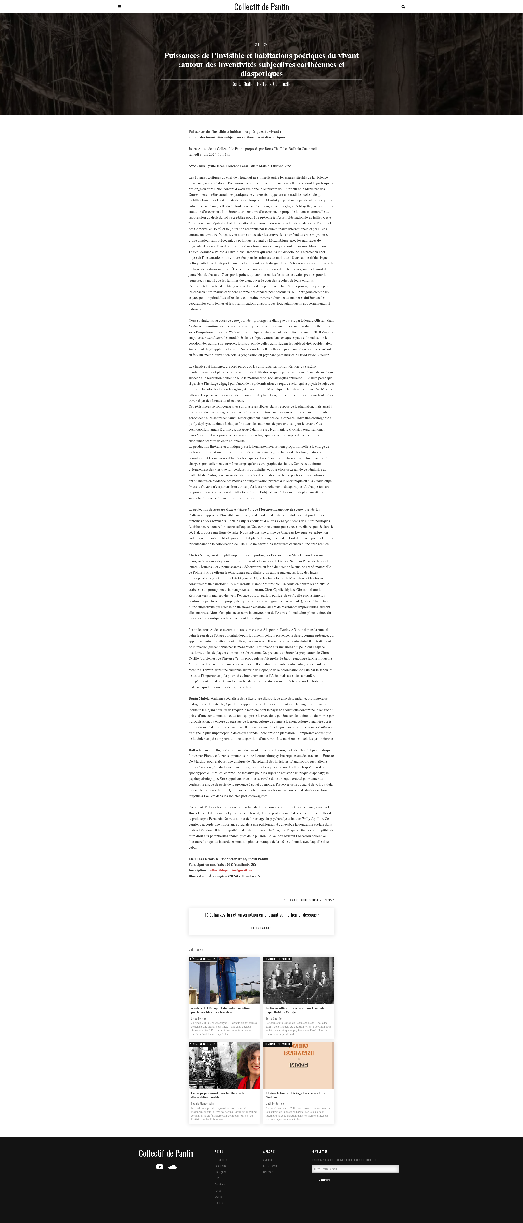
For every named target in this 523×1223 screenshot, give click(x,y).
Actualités (221, 1160)
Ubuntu (219, 1203)
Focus (218, 1190)
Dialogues (220, 1172)
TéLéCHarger (261, 928)
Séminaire (221, 1166)
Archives (220, 1184)
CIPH (218, 1178)
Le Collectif (270, 1166)
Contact (268, 1172)
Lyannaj (219, 1196)
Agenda (267, 1160)
